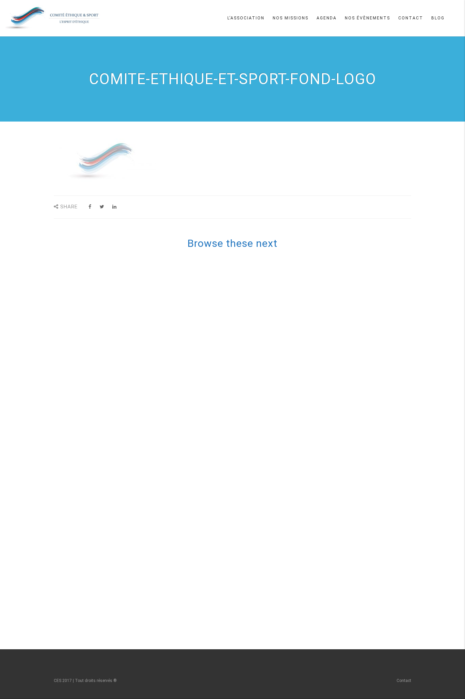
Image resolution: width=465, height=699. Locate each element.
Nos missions (290, 18)
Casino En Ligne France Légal (236, 285)
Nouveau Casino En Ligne (236, 414)
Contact (410, 18)
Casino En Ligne (236, 301)
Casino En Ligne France (236, 349)
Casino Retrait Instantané (236, 422)
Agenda (327, 18)
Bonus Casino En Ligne (235, 576)
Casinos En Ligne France (236, 398)
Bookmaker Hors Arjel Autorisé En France (236, 609)
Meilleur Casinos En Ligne (236, 268)
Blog (438, 18)
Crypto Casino (236, 601)
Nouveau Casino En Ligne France (236, 520)
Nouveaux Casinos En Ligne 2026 (236, 568)
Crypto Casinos (236, 560)
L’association (245, 18)
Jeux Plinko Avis (236, 455)
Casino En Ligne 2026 (236, 463)
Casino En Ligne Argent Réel (236, 536)
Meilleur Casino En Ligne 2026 (236, 471)
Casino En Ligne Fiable (236, 528)
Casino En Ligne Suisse (236, 277)
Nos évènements (367, 18)
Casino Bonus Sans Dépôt (236, 479)
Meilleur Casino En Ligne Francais (236, 374)
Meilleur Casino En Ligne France (236, 293)
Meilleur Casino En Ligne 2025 (236, 366)
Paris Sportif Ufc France (236, 447)
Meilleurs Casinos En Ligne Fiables (236, 261)
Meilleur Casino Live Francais (236, 503)
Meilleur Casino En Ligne (236, 309)
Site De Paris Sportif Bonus (236, 439)
